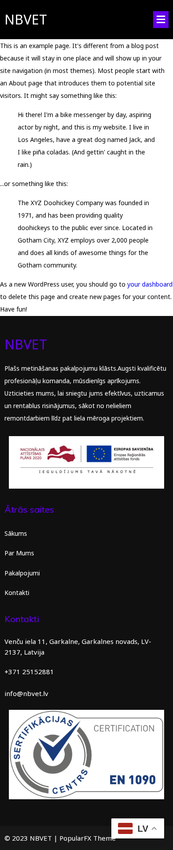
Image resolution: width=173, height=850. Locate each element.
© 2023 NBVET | (31, 838)
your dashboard (150, 284)
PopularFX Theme (87, 838)
